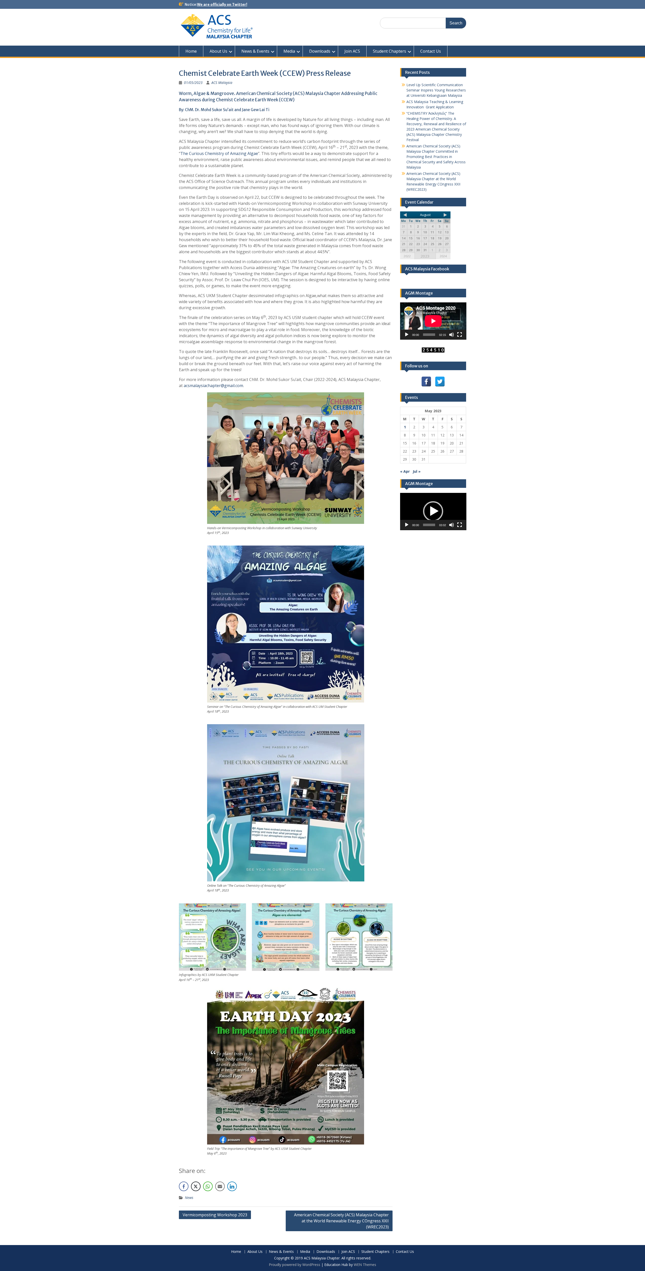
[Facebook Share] (183, 1186)
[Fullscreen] (459, 334)
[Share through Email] (220, 1186)
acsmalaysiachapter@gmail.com (213, 385)
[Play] (406, 334)
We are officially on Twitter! (222, 4)
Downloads (319, 51)
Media (289, 51)
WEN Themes (365, 1264)
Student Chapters (389, 51)
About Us (218, 51)
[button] (433, 511)
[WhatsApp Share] (208, 1186)
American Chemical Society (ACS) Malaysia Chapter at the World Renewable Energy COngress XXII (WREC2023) (341, 1221)
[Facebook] (426, 381)
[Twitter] (440, 381)
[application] (433, 321)
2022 (407, 256)
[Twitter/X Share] (196, 1186)
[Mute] (451, 334)
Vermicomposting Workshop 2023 (215, 1215)
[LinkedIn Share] (232, 1186)
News (189, 1197)
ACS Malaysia (221, 82)
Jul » (417, 471)
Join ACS (352, 51)
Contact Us (430, 51)
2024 (443, 256)
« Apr (405, 471)
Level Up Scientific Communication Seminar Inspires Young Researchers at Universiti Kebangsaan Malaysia (436, 90)
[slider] (429, 525)
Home (191, 51)
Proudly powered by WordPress (294, 1264)
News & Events (255, 51)
